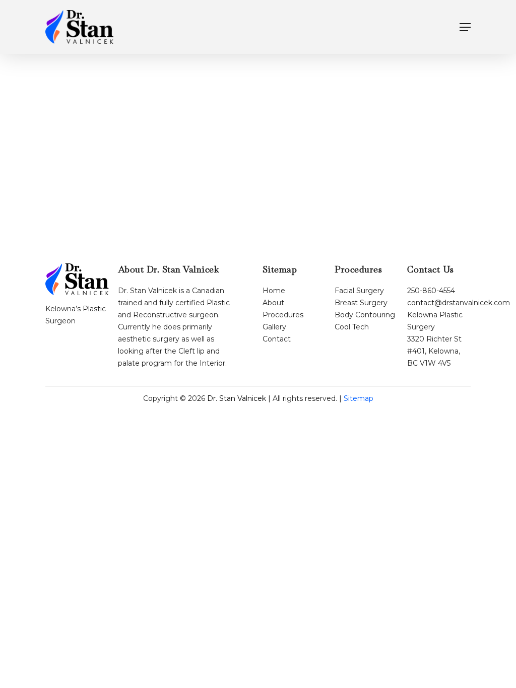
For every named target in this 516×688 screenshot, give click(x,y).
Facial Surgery (359, 290)
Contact (277, 338)
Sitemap (358, 398)
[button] (465, 27)
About (273, 302)
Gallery (274, 326)
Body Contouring (365, 314)
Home (274, 290)
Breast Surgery (361, 302)
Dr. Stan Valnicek (236, 398)
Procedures (283, 314)
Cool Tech (352, 326)
